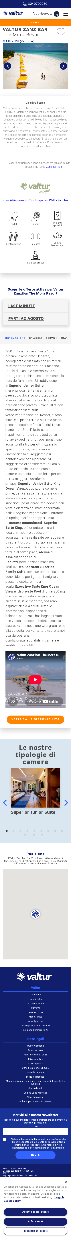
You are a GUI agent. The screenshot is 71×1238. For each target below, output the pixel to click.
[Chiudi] (66, 1182)
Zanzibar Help (54, 166)
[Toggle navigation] (65, 14)
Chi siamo (35, 994)
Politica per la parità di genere (35, 1101)
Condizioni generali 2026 (35, 1068)
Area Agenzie (35, 1021)
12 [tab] (44, 835)
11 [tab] (35, 835)
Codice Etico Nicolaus (35, 1093)
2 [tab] (14, 831)
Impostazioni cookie (35, 1231)
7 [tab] (49, 831)
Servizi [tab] (51, 338)
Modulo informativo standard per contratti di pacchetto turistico (35, 1082)
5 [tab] (35, 831)
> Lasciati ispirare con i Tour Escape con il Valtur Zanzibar (35, 200)
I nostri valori (36, 999)
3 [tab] (21, 831)
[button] (8, 66)
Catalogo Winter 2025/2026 (35, 1025)
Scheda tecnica (35, 1072)
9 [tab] (63, 831)
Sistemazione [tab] (15, 338)
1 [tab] (8, 831)
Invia (35, 1155)
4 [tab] (28, 831)
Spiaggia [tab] (35, 338)
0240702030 (37, 4)
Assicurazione (35, 1050)
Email (37, 1126)
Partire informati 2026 (35, 1054)
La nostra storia (35, 1003)
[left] (5, 802)
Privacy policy (35, 1059)
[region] (35, 1207)
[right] (66, 802)
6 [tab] (42, 831)
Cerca (35, 23)
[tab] (35, 306)
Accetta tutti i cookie (35, 1212)
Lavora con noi (36, 1012)
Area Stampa (35, 1017)
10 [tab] (27, 835)
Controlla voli (35, 1088)
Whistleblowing (35, 1097)
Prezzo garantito (35, 1077)
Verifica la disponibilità (35, 719)
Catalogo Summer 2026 (35, 1030)
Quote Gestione (35, 1046)
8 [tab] (56, 831)
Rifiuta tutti (35, 1221)
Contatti (35, 1008)
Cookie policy (35, 1063)
